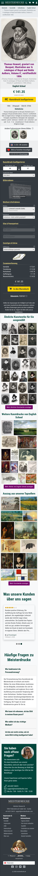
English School (31, 8)
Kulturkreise (21, 8)
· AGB (4, 826)
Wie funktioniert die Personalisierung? (13, 670)
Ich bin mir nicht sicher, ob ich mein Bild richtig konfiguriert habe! (19, 733)
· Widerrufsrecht (7, 831)
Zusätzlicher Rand (8, 172)
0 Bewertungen (23, 154)
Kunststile (12, 8)
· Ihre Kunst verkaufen (27, 823)
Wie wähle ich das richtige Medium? (15, 723)
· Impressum (6, 823)
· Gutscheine (24, 833)
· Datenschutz (7, 828)
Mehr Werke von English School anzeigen (19, 487)
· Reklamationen (8, 833)
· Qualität (23, 826)
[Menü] (2, 3)
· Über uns (6, 836)
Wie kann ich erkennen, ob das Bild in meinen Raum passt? (19, 713)
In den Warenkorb (20, 289)
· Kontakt (5, 821)
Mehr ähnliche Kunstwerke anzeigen (19, 407)
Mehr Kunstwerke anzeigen (19, 583)
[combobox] (19, 175)
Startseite (4, 8)
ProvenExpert (12, 635)
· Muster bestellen (26, 836)
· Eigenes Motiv (25, 821)
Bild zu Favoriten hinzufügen (20, 150)
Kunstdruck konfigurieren (20, 99)
